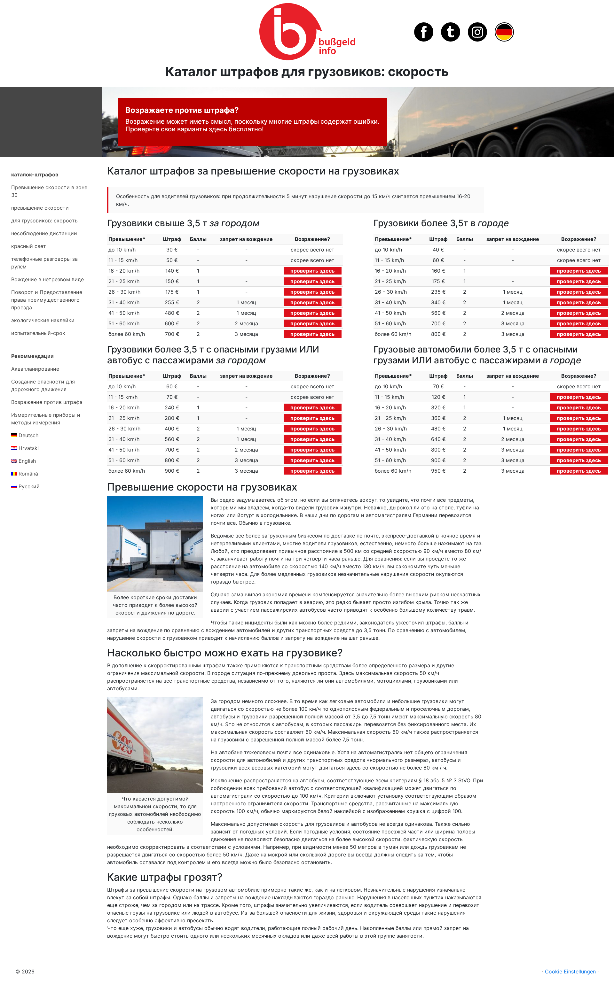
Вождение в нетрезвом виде (47, 279)
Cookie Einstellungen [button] (570, 971)
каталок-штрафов (34, 174)
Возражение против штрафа (47, 402)
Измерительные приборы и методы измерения (45, 419)
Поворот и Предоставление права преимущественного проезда (46, 300)
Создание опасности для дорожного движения (43, 385)
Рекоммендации (32, 356)
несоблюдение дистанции (44, 233)
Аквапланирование (35, 369)
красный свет (28, 246)
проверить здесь (312, 270)
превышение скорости (40, 208)
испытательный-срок (38, 333)
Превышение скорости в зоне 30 (49, 191)
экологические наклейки (43, 320)
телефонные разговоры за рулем (44, 263)
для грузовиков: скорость (44, 220)
